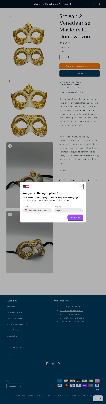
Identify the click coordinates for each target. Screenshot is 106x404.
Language (58, 207)
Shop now (75, 217)
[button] (81, 186)
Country (26, 207)
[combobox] (36, 210)
